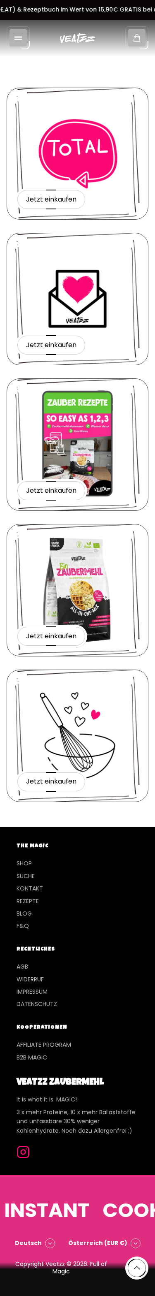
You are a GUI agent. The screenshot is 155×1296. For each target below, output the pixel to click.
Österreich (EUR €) (97, 1243)
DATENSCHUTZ (37, 1004)
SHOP (24, 863)
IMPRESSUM (32, 991)
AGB (22, 966)
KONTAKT (30, 888)
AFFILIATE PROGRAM (44, 1044)
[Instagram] (23, 1152)
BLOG (24, 913)
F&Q (23, 926)
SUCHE (26, 876)
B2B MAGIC (32, 1057)
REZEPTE (28, 901)
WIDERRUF (30, 979)
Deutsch (28, 1243)
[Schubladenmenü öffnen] (18, 37)
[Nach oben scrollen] (136, 1268)
